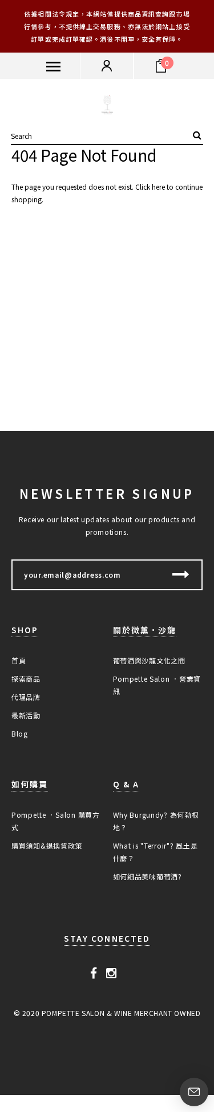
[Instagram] (111, 972)
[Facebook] (94, 972)
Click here (151, 186)
